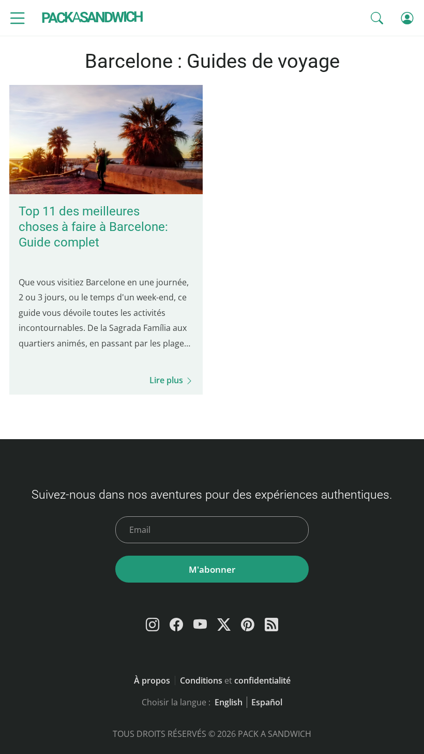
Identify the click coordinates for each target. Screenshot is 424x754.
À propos (152, 680)
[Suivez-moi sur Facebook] (176, 624)
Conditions (201, 680)
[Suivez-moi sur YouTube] (200, 624)
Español (266, 702)
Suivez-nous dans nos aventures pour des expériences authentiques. (212, 494)
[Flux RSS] (271, 624)
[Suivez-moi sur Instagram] (152, 624)
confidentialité (262, 680)
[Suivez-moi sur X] (224, 624)
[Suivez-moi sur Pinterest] (248, 624)
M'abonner (212, 569)
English (229, 702)
